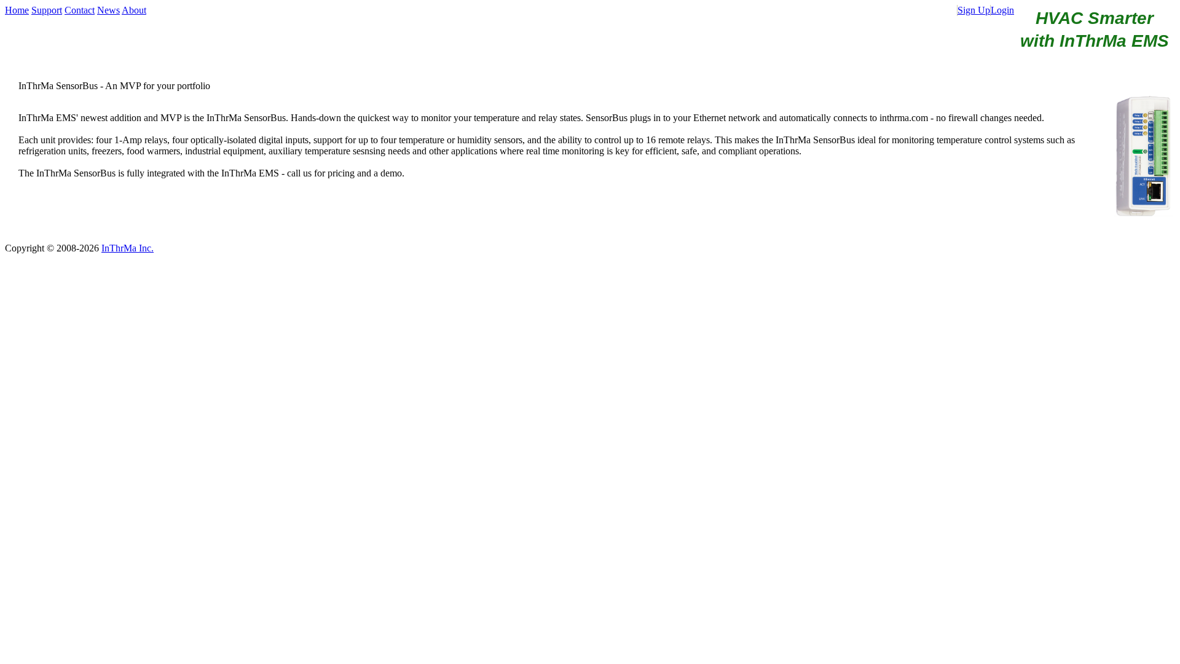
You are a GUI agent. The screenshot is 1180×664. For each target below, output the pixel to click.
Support (46, 10)
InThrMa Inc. (127, 248)
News (108, 10)
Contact (80, 10)
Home (17, 10)
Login (1002, 10)
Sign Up (974, 10)
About (134, 10)
